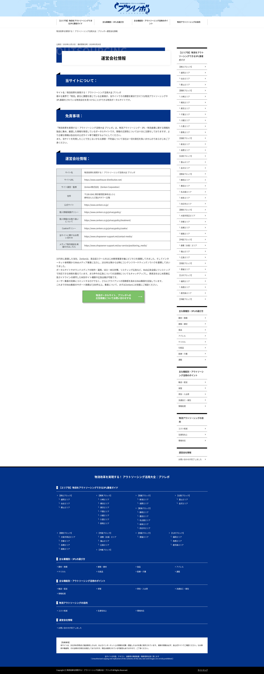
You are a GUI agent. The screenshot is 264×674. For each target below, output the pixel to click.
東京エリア (185, 108)
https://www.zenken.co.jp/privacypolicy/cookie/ (106, 228)
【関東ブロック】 (185, 90)
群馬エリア (185, 132)
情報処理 (182, 406)
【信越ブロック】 (185, 138)
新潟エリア (185, 144)
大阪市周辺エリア (188, 215)
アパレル (182, 335)
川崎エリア (185, 96)
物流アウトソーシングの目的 (191, 420)
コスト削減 (182, 428)
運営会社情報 (185, 452)
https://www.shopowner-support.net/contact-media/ (108, 236)
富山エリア (185, 162)
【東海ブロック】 (185, 174)
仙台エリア (185, 78)
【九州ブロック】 (185, 275)
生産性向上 (182, 434)
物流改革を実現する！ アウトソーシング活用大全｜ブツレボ (132, 477)
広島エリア (185, 257)
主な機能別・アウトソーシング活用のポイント (191, 373)
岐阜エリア (185, 197)
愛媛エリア (185, 269)
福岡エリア (185, 281)
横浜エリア (185, 102)
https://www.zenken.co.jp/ (96, 204)
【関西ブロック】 (185, 209)
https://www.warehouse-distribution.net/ (103, 179)
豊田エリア (185, 185)
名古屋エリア (186, 191)
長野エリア (185, 150)
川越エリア (185, 120)
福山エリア (185, 251)
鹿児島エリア (186, 293)
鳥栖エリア (185, 287)
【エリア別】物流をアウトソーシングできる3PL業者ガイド (191, 56)
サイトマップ (203, 670)
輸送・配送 (182, 382)
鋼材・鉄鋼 (182, 318)
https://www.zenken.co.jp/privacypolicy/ (102, 212)
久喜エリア (185, 126)
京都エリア (185, 221)
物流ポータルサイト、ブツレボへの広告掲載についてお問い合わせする (113, 296)
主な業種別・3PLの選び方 (191, 311)
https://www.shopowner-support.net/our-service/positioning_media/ (115, 245)
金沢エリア (185, 168)
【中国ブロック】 (185, 239)
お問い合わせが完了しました (190, 459)
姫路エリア (185, 233)
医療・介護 (182, 353)
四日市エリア (186, 203)
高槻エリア (185, 227)
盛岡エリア (185, 72)
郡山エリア (185, 84)
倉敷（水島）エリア (189, 245)
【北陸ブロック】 (185, 156)
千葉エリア (185, 114)
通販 (180, 359)
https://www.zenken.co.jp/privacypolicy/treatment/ (107, 220)
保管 (180, 388)
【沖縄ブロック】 (185, 299)
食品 (180, 329)
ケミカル (182, 341)
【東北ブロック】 (185, 66)
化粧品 (181, 347)
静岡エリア (185, 180)
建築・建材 (182, 324)
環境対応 (182, 440)
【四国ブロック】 (185, 263)
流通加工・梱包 (184, 400)
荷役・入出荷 (183, 394)
